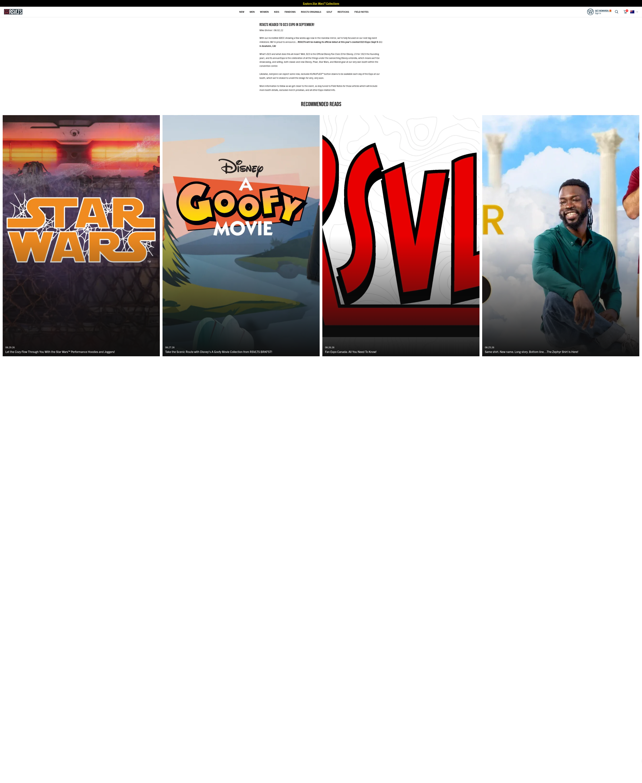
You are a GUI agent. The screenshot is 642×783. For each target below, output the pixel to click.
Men (252, 11)
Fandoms (290, 11)
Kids (276, 11)
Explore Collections (321, 3)
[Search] (616, 12)
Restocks (343, 11)
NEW (241, 11)
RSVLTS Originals (311, 11)
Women (264, 11)
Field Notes (361, 11)
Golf (329, 11)
